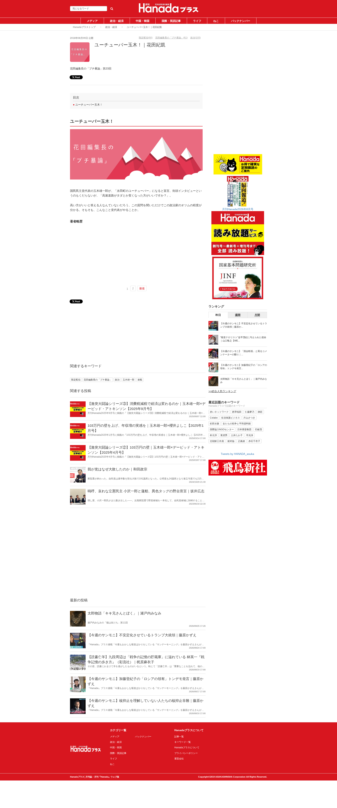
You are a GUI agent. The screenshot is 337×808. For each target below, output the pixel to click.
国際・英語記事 (171, 20)
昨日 (218, 314)
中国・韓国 (142, 20)
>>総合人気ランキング (222, 391)
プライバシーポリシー (186, 753)
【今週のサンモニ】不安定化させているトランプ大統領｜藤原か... (243, 325)
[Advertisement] (136, 253)
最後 (142, 288)
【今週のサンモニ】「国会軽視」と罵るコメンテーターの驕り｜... (243, 353)
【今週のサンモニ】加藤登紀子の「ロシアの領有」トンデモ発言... (243, 367)
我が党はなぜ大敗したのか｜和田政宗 (117, 469)
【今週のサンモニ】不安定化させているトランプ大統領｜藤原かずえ (142, 635)
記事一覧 (179, 736)
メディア (92, 20)
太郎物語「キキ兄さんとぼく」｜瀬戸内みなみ (124, 613)
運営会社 (179, 758)
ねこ (216, 20)
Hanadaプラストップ (84, 27)
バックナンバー (240, 20)
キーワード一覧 (182, 742)
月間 (257, 314)
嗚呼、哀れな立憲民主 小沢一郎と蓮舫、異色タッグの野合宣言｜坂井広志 (146, 491)
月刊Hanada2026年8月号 (237, 209)
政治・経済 (117, 20)
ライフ (197, 20)
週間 (237, 314)
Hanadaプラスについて (186, 747)
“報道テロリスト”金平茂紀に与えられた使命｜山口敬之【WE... (243, 339)
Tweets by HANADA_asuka (237, 453)
